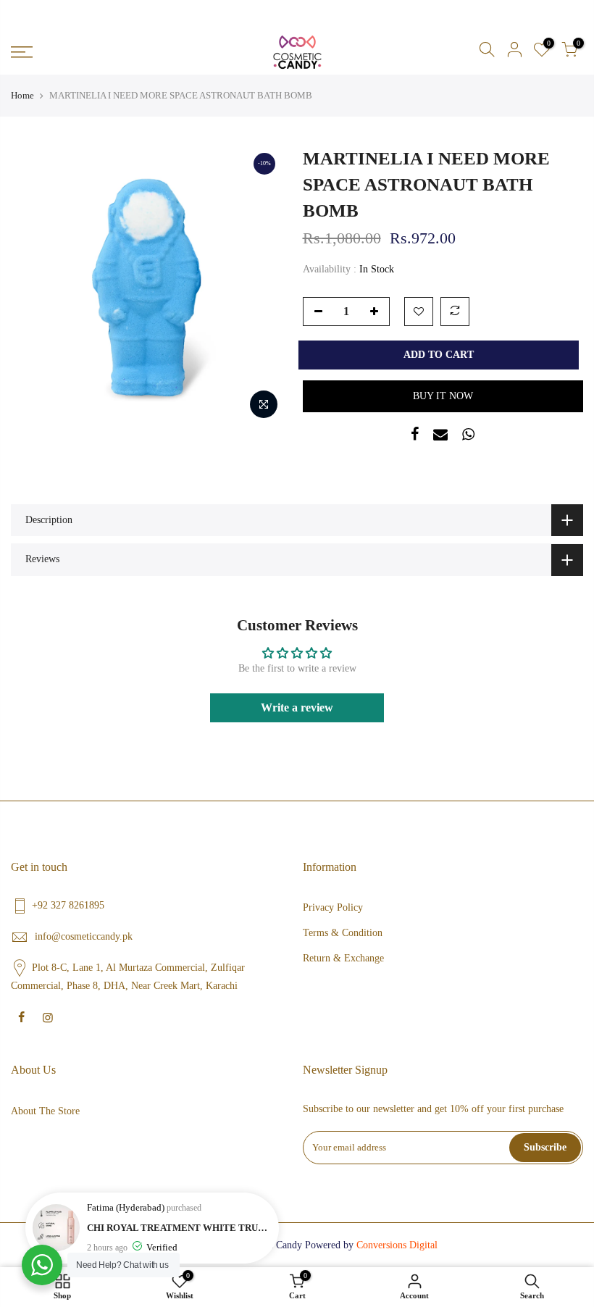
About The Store (45, 1111)
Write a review (297, 707)
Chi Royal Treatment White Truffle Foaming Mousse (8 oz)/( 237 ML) (179, 1227)
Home (22, 95)
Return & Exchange (343, 958)
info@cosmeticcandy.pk (84, 936)
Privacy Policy (333, 907)
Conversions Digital (397, 1245)
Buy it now (443, 396)
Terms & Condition (342, 932)
